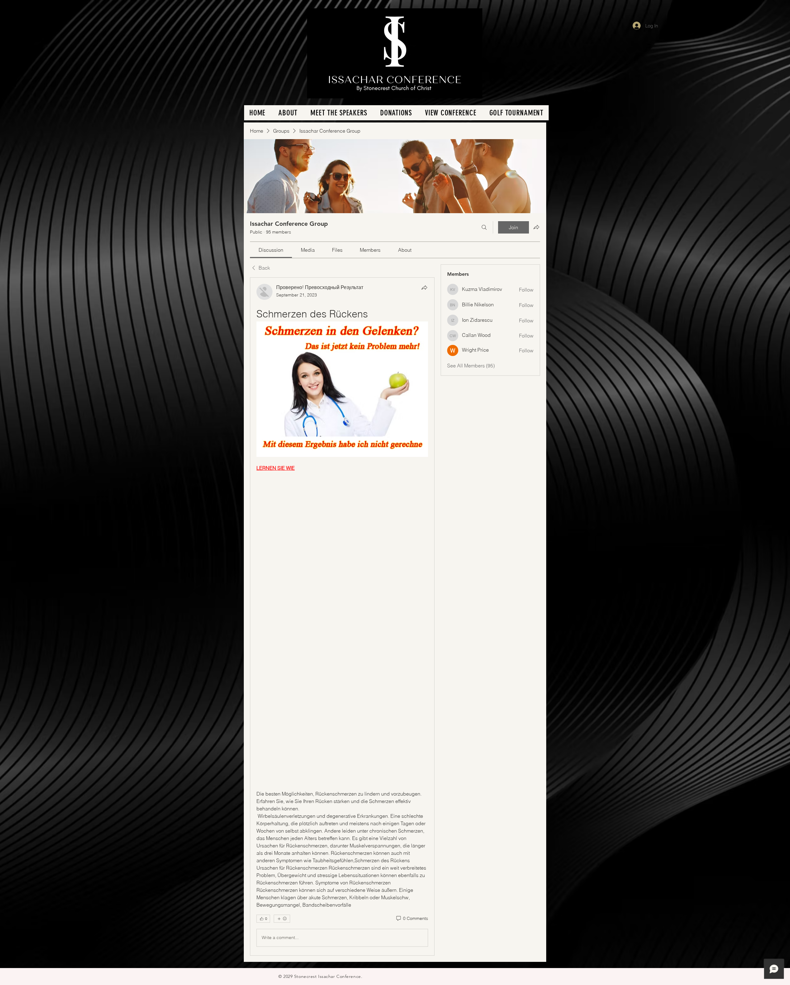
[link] (271, 250)
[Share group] (536, 227)
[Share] (424, 287)
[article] (342, 616)
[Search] (484, 227)
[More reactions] (282, 919)
